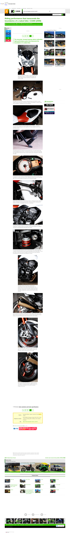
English (8, 532)
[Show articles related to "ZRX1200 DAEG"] (60, 521)
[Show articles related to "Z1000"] (27, 521)
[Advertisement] (28, 396)
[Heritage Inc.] (60, 526)
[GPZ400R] (52, 491)
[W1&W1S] (37, 486)
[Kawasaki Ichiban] (15, 11)
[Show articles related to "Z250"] (43, 521)
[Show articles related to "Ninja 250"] (10, 521)
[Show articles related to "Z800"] (35, 521)
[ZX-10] (37, 491)
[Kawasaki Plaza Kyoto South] (60, 43)
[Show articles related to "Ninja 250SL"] (18, 521)
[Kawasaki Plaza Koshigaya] (60, 34)
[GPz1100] (52, 481)
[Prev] (5, 521)
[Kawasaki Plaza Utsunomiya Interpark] (49, 52)
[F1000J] (37, 481)
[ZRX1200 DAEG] (22, 486)
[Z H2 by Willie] (52, 486)
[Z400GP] (7, 491)
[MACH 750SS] (22, 481)
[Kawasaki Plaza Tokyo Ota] (49, 43)
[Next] (64, 521)
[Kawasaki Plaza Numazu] (49, 62)
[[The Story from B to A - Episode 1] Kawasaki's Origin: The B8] (7, 486)
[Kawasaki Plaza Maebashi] (60, 62)
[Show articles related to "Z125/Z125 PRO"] (51, 521)
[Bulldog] (49, 110)
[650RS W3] (7, 481)
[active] (49, 106)
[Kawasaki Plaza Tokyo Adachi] (60, 52)
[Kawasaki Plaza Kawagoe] (49, 34)
